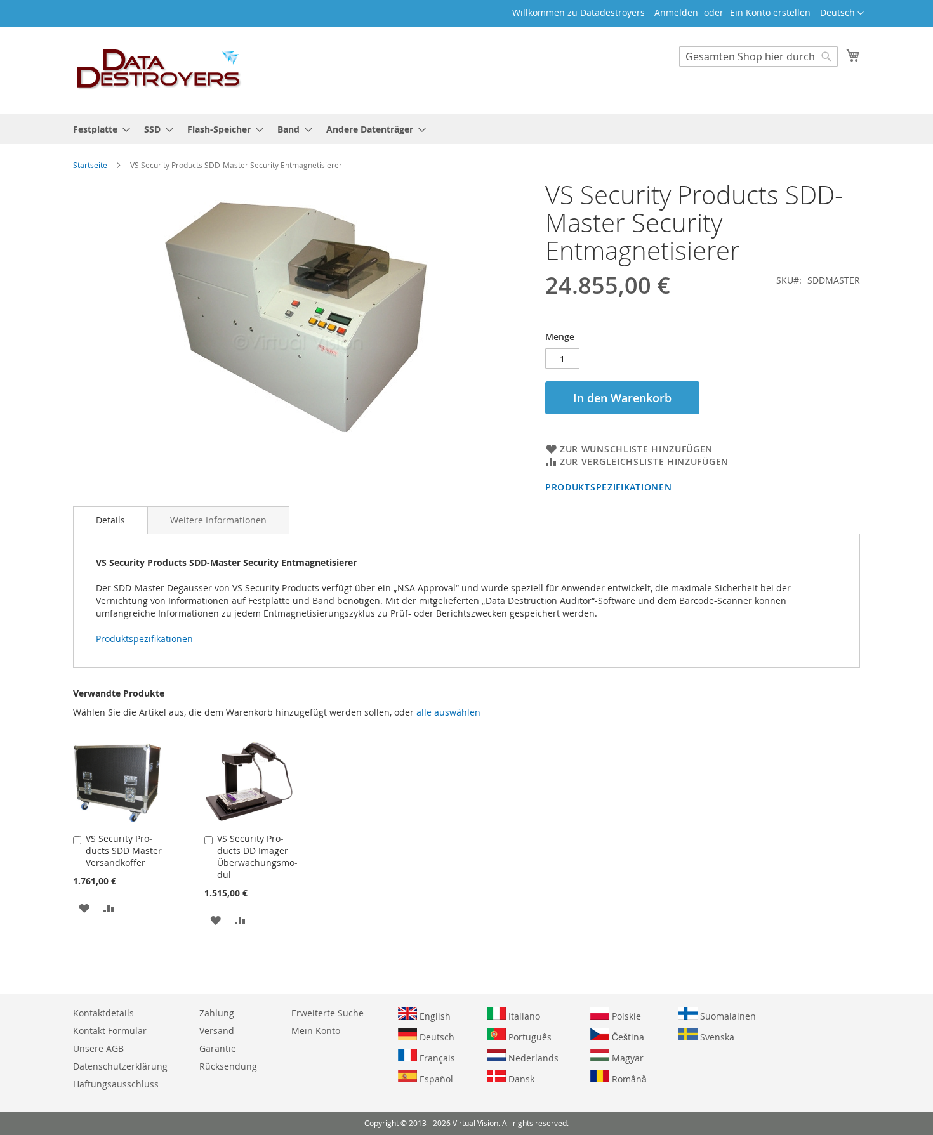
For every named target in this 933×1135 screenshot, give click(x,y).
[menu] (466, 129)
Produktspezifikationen (608, 487)
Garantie (217, 1048)
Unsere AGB (98, 1048)
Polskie (625, 1016)
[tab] (110, 520)
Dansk (520, 1079)
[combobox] (758, 56)
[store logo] (159, 69)
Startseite (90, 165)
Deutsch (435, 1037)
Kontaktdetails (103, 1013)
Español (435, 1079)
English (434, 1016)
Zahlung (216, 1013)
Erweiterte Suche (327, 1013)
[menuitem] (97, 129)
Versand (216, 1031)
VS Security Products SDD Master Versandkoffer (124, 850)
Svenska (716, 1037)
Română (628, 1079)
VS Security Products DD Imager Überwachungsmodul (257, 856)
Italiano (523, 1016)
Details (110, 520)
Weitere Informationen (218, 520)
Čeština (626, 1037)
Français (436, 1058)
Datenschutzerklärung (120, 1066)
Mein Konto (315, 1031)
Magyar (626, 1058)
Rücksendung (228, 1066)
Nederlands (532, 1058)
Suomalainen (727, 1016)
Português (529, 1037)
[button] (842, 13)
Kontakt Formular (110, 1031)
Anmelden (676, 12)
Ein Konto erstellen (770, 12)
